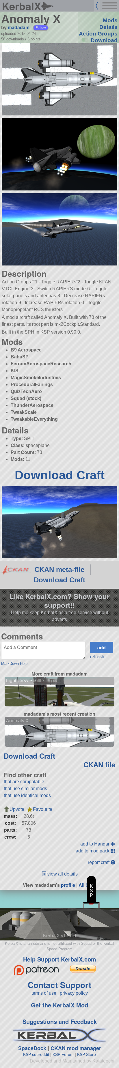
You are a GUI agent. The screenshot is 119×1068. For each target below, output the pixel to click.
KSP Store (86, 1054)
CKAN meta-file (59, 569)
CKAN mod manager (76, 1048)
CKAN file (99, 764)
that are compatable (24, 781)
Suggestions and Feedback (60, 1021)
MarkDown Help (14, 663)
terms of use (43, 993)
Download (104, 40)
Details (108, 27)
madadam (18, 27)
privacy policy (74, 993)
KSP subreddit (36, 1054)
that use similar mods (25, 788)
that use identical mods (27, 795)
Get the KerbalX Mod (59, 1005)
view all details (62, 873)
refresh (97, 656)
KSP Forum (63, 1054)
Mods (110, 20)
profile (68, 885)
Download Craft (60, 475)
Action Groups (98, 34)
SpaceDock (32, 1048)
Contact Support (59, 985)
